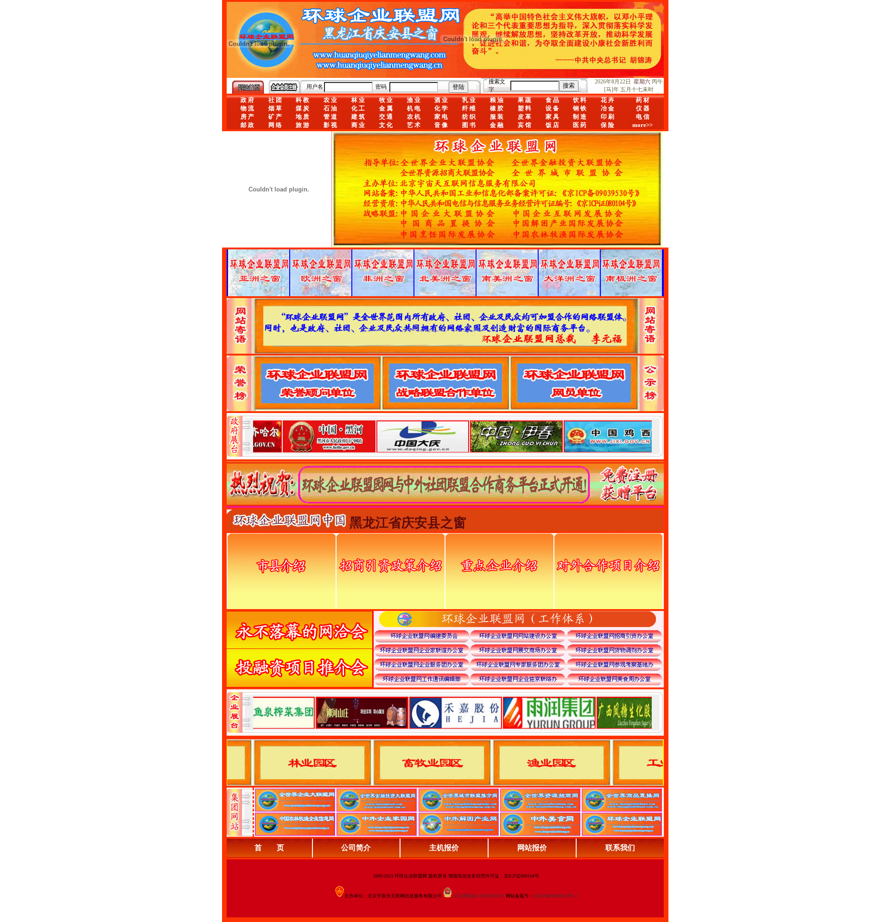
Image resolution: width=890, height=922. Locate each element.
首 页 (269, 848)
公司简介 (356, 848)
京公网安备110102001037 (478, 895)
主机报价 (444, 848)
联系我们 (620, 848)
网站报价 (532, 848)
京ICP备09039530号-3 (555, 895)
